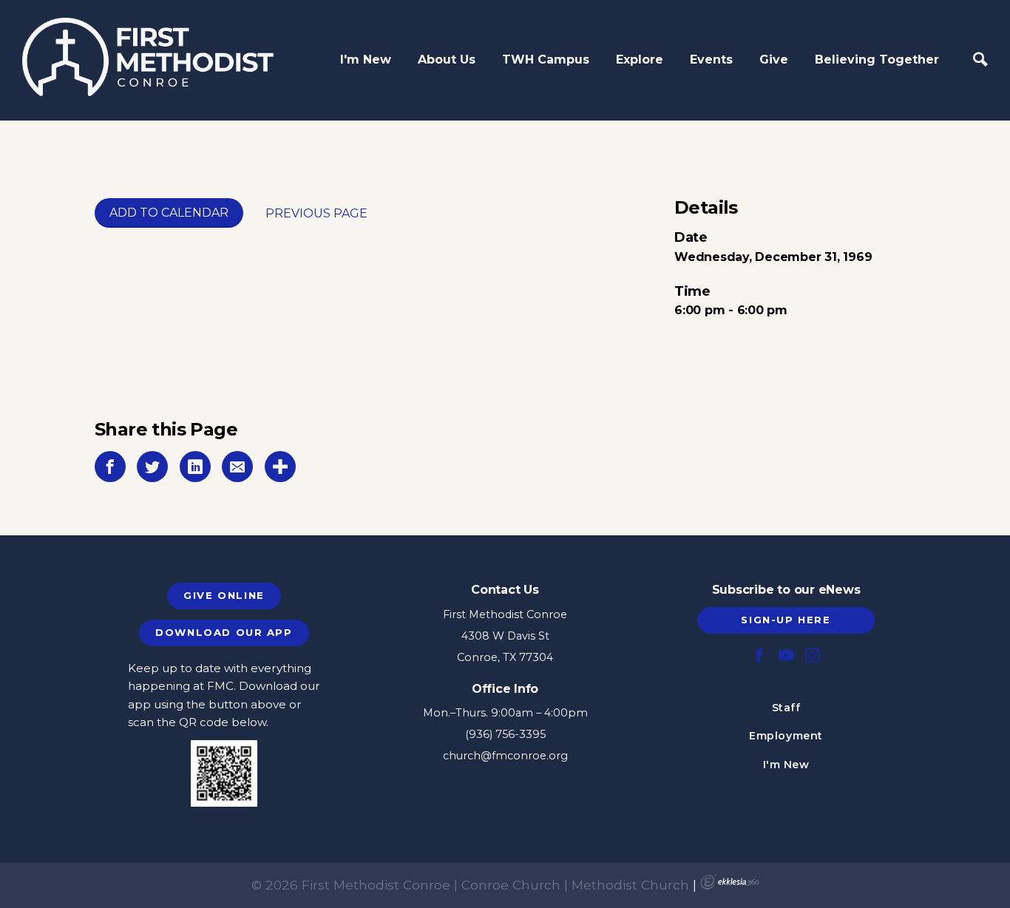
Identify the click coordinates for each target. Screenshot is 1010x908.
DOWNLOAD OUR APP (223, 632)
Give (773, 59)
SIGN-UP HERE (785, 620)
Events (711, 59)
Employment (786, 735)
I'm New (365, 59)
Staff (786, 707)
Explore (639, 59)
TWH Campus (545, 59)
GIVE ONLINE (223, 595)
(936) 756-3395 (505, 734)
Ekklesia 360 (729, 882)
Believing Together (877, 59)
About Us (446, 59)
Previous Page (316, 213)
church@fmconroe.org (505, 755)
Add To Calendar (168, 213)
